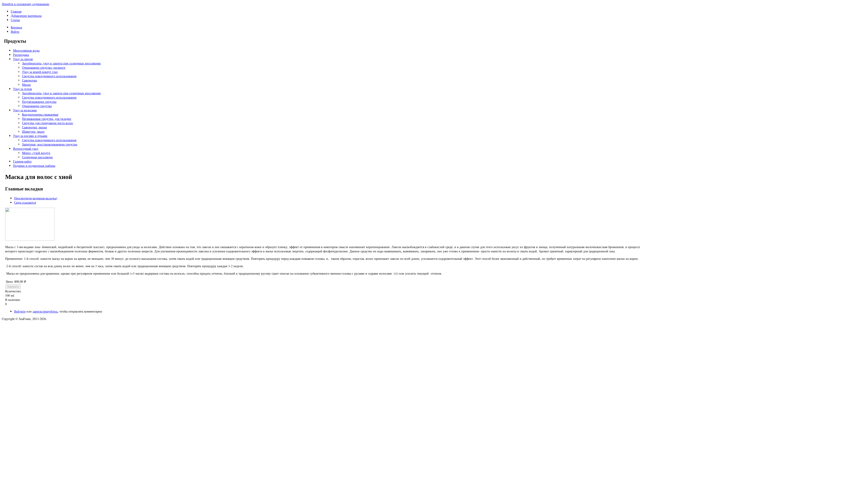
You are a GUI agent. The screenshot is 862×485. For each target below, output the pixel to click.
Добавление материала (26, 15)
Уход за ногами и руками (30, 136)
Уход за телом (22, 89)
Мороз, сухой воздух (36, 153)
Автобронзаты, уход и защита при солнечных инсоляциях (61, 63)
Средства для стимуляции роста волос (47, 123)
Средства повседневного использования (49, 76)
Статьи (15, 20)
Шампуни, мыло (33, 131)
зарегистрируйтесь (45, 311)
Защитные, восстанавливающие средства (49, 144)
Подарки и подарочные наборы (34, 165)
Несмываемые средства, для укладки (46, 119)
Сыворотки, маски (34, 127)
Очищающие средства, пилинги (43, 67)
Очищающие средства (37, 106)
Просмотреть (35, 198)
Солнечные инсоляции (37, 157)
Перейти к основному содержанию (25, 4)
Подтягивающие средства (39, 101)
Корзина (16, 27)
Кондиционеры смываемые (40, 114)
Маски (26, 84)
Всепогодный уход (25, 148)
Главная (16, 11)
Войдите (20, 311)
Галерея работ (22, 161)
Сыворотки (29, 80)
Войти (15, 31)
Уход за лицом (23, 59)
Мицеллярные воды (26, 50)
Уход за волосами (25, 110)
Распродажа (21, 55)
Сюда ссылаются (25, 202)
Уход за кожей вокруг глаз (40, 72)
